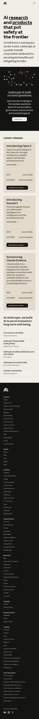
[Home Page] (11, 3)
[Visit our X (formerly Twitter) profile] (12, 712)
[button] (34, 3)
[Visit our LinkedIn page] (8, 712)
